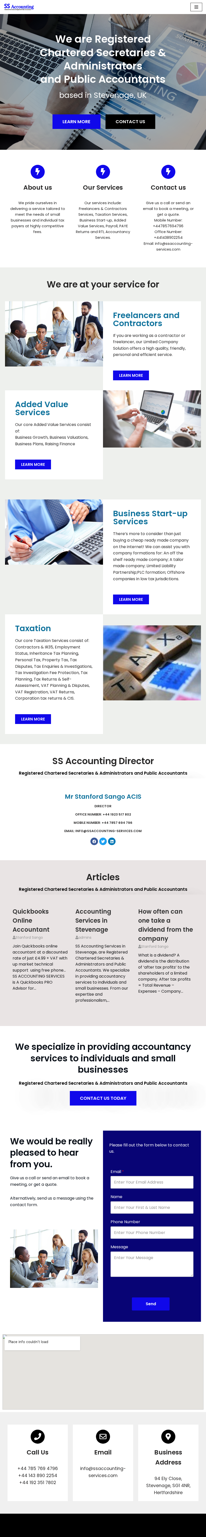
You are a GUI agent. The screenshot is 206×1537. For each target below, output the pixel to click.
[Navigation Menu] (196, 7)
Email (117, 1172)
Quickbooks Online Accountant (31, 920)
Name (116, 1197)
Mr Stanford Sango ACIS (103, 796)
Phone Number (125, 1222)
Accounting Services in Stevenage (93, 920)
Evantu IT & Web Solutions (103, 1532)
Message (119, 1247)
